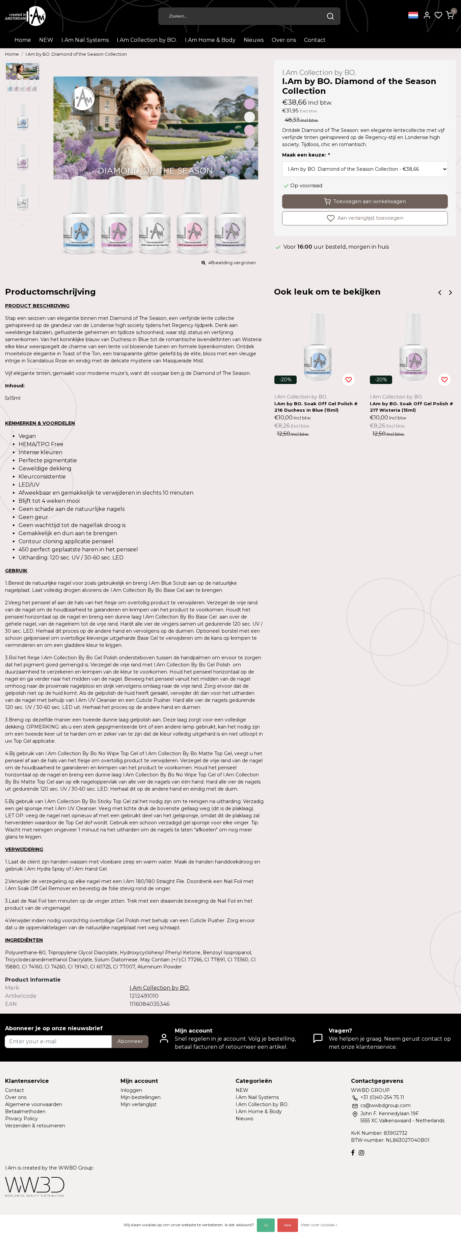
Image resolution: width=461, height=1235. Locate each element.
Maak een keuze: (305, 155)
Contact (315, 40)
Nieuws (254, 40)
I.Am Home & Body (210, 40)
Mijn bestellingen (140, 1097)
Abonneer (130, 1041)
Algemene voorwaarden (33, 1104)
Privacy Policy (21, 1119)
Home (23, 40)
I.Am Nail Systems (85, 40)
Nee (287, 1225)
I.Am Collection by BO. (147, 40)
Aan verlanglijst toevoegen (369, 218)
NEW (46, 40)
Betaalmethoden (25, 1111)
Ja (266, 1225)
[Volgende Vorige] (450, 292)
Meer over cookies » (319, 1224)
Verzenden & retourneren (35, 1126)
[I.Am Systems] (25, 16)
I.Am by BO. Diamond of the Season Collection (76, 54)
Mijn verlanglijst (138, 1104)
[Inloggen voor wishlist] (349, 380)
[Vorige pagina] (440, 292)
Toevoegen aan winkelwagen (369, 201)
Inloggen (131, 1090)
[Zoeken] (330, 16)
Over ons (284, 40)
